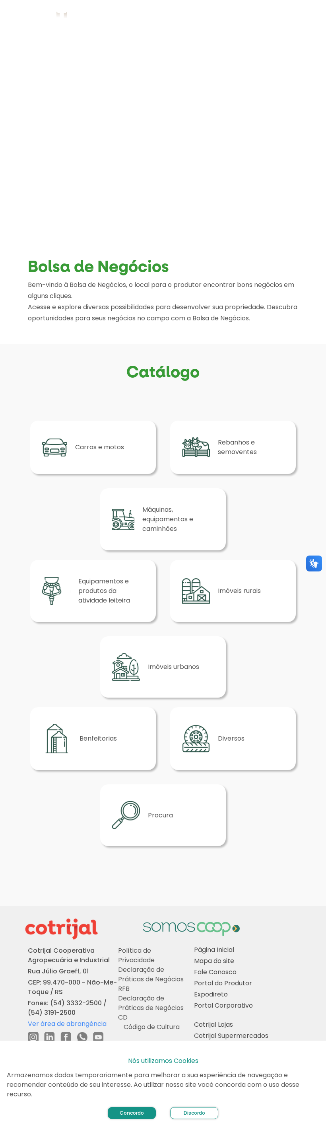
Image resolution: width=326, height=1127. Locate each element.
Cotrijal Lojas (213, 1025)
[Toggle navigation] (310, 15)
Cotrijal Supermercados (231, 1036)
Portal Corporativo (223, 1006)
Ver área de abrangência (67, 1023)
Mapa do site (214, 961)
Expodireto (211, 995)
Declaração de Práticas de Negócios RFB (151, 979)
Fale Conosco (215, 972)
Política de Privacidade (136, 955)
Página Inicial (214, 950)
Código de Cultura (152, 1026)
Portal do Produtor (223, 983)
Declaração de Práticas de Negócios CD (151, 1008)
